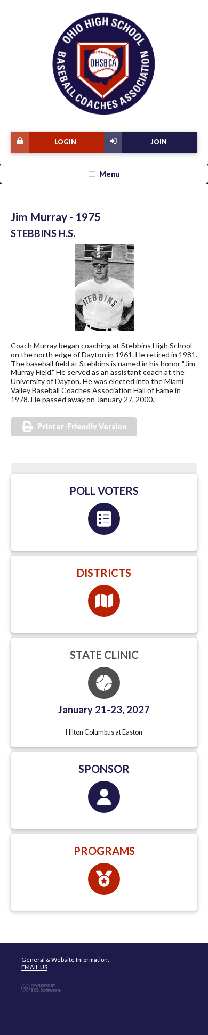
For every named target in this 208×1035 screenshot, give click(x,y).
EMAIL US (34, 967)
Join (158, 142)
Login (65, 142)
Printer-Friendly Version (81, 426)
